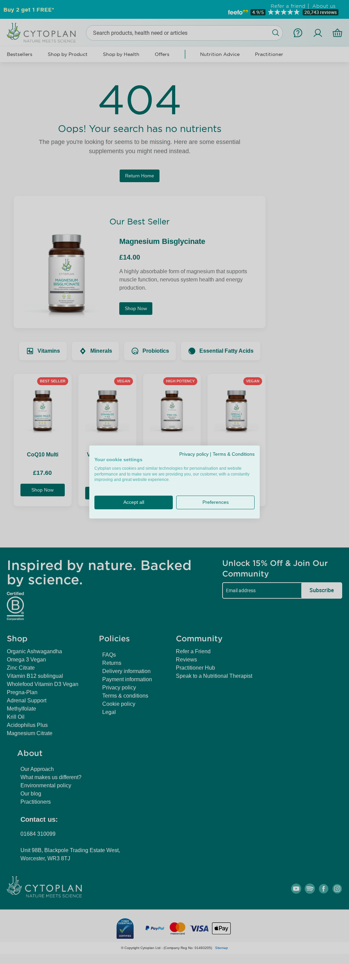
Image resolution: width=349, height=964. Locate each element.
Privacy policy (194, 454)
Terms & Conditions (234, 454)
